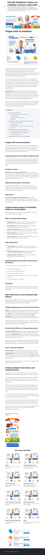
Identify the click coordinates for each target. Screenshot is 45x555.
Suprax (25, 520)
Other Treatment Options (16, 134)
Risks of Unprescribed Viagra (16, 122)
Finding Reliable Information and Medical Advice (19, 136)
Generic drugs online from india (12, 502)
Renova (7, 465)
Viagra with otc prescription (14, 112)
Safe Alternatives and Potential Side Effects (17, 129)
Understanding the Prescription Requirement (20, 114)
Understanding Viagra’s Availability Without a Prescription (21, 121)
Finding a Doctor (14, 116)
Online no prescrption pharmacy (13, 520)
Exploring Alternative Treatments (18, 117)
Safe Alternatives (14, 124)
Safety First (13, 119)
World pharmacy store (29, 502)
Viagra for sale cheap (29, 483)
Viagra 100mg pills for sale (30, 465)
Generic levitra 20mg (10, 483)
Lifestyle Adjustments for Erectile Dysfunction (20, 131)
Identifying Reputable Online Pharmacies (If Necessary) (22, 126)
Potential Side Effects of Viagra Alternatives (19, 132)
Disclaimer (13, 127)
